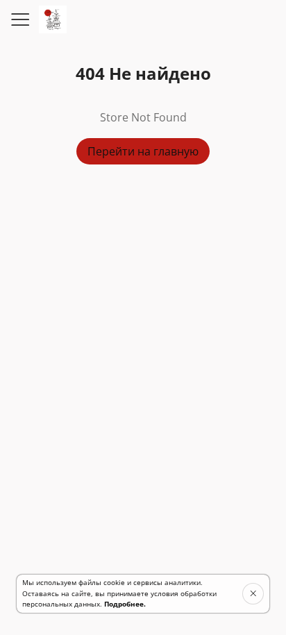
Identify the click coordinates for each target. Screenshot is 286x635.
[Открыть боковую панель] (19, 19)
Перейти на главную (143, 151)
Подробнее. (125, 604)
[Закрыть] (253, 593)
